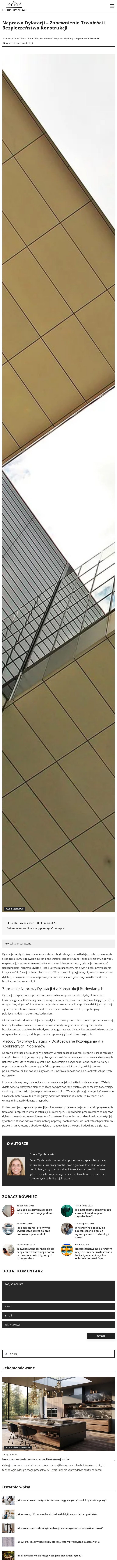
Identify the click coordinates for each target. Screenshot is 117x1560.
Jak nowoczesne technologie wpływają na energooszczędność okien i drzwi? (60, 1528)
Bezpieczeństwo (14, 909)
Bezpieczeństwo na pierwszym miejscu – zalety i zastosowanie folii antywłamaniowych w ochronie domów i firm (93, 1253)
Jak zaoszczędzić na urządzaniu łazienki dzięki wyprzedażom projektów (57, 1514)
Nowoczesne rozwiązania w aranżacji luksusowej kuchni (36, 1459)
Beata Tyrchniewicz (22, 923)
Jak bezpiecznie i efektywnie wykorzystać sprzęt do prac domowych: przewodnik (33, 1231)
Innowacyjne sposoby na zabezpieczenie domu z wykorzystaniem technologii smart (92, 1232)
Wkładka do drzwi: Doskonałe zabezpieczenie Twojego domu (35, 1211)
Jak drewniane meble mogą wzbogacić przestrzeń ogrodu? (50, 1555)
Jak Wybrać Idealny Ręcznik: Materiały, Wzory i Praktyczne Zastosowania (58, 1541)
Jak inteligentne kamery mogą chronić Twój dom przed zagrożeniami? (93, 1213)
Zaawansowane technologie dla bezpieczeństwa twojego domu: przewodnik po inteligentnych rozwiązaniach (35, 1253)
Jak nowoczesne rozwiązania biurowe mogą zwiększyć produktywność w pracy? (62, 1500)
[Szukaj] (6, 1353)
